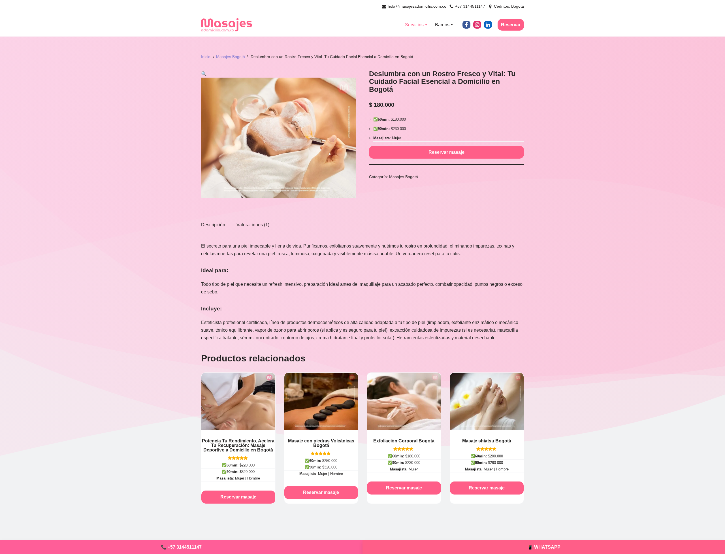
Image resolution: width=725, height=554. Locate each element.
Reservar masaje (446, 152)
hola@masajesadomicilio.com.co (417, 6)
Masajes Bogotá (230, 56)
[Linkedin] (488, 25)
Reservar (511, 24)
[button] (426, 25)
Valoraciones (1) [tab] (252, 224)
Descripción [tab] (213, 224)
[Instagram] (477, 25)
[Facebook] (466, 25)
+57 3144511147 (470, 6)
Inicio (205, 56)
